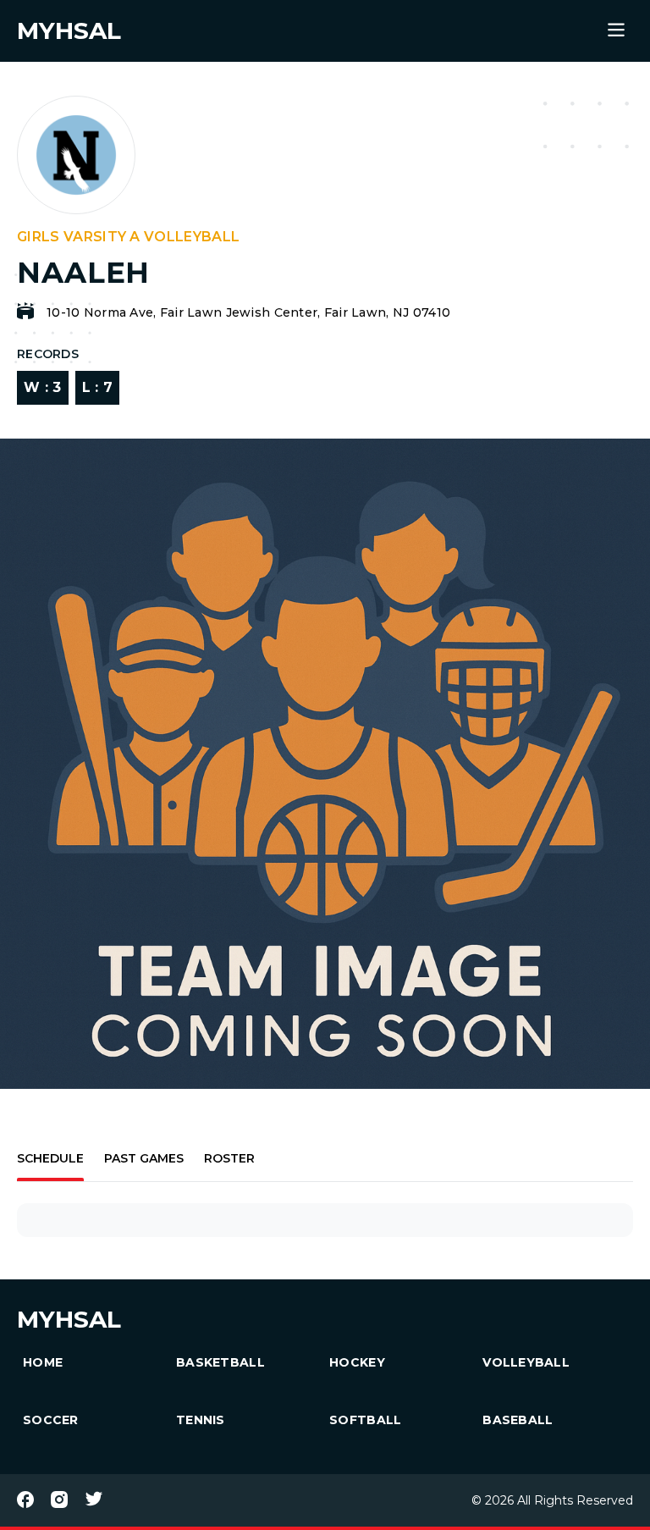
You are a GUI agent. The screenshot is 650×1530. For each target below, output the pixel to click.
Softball (365, 1420)
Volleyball (526, 1362)
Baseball (517, 1420)
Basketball (220, 1362)
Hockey (357, 1362)
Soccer (51, 1420)
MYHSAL (69, 1319)
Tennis (200, 1420)
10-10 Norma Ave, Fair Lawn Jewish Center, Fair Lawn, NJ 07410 (248, 312)
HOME (43, 1362)
